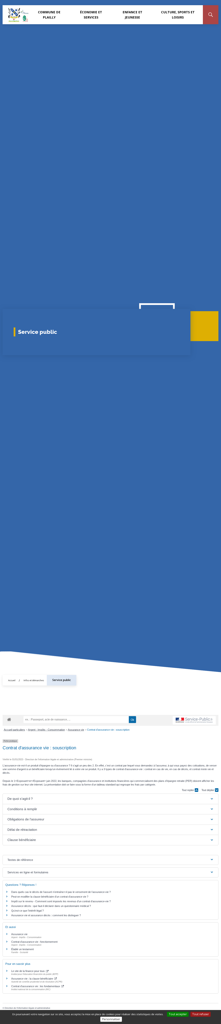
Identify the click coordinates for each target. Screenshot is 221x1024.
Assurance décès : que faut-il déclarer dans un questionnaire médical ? (51, 905)
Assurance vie (76, 729)
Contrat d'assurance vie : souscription (108, 729)
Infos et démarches (34, 680)
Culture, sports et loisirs (178, 14)
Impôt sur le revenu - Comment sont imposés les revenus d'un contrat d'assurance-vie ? (61, 901)
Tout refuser (200, 1014)
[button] (110, 799)
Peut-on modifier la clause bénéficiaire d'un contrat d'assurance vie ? (49, 896)
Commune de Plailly (49, 14)
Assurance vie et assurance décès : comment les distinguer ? (46, 915)
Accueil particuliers (14, 729)
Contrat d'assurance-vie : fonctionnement (34, 941)
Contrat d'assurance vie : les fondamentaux (36, 986)
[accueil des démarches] (9, 719)
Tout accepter (178, 1014)
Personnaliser (111, 1019)
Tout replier (188, 790)
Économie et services (91, 14)
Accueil (11, 680)
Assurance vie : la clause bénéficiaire (32, 978)
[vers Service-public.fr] (194, 720)
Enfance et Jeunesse (132, 14)
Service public (61, 680)
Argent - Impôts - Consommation (46, 729)
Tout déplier (208, 790)
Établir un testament (22, 949)
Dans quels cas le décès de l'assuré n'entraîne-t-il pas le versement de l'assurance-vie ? (61, 891)
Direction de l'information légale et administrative (27, 1008)
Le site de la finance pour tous (28, 971)
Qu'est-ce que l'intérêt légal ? (27, 910)
